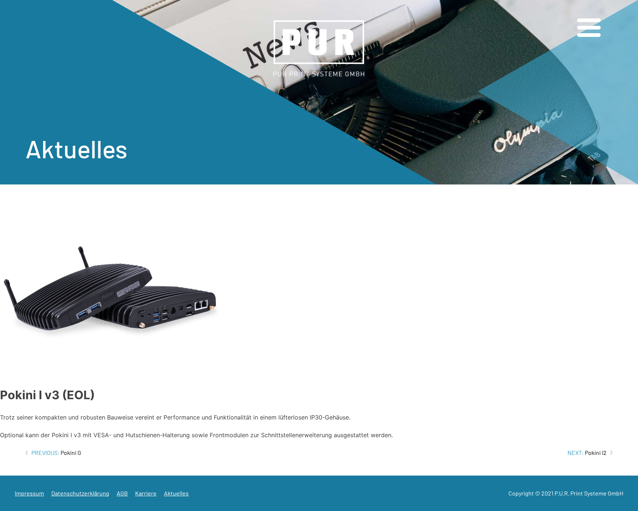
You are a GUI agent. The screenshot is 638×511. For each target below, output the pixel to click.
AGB (122, 493)
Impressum (29, 493)
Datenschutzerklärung (80, 493)
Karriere (146, 493)
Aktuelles (176, 493)
